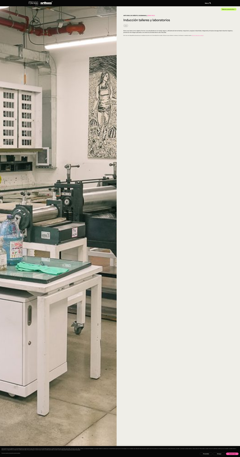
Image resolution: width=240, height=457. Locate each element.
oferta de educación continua (197, 35)
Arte (125, 26)
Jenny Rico (151, 15)
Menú (207, 3)
